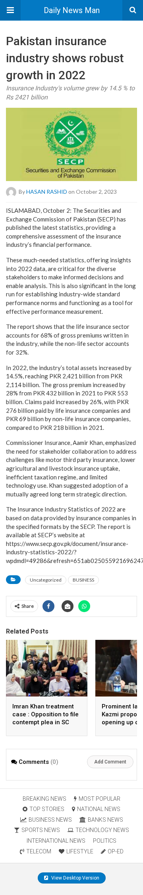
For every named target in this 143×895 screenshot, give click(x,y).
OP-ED (116, 851)
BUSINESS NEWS (50, 820)
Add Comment (110, 762)
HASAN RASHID (46, 191)
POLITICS (104, 841)
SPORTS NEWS (40, 830)
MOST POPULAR (99, 799)
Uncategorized (46, 580)
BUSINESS (83, 580)
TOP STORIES (46, 809)
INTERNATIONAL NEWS (56, 841)
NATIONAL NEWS (98, 809)
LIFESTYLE (79, 851)
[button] (10, 10)
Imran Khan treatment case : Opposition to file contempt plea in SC (45, 714)
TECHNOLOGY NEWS (102, 830)
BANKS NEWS (105, 820)
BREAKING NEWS (44, 799)
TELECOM (38, 851)
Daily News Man (72, 10)
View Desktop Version (74, 878)
